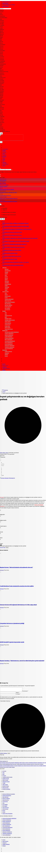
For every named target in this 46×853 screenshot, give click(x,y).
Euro (22, 765)
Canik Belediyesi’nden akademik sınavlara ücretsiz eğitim (17, 586)
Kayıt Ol (6, 761)
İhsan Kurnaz (13, 764)
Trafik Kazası (19, 764)
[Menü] (1, 133)
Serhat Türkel (34, 764)
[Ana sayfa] (3, 145)
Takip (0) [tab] (4, 210)
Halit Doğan (22, 762)
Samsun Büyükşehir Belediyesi (12, 762)
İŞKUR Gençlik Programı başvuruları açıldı (12, 642)
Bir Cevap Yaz (4, 683)
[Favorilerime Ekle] (0, 460)
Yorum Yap (2, 547)
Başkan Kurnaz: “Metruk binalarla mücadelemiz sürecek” (16, 567)
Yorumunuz (25, 691)
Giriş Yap (8, 701)
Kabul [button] (9, 753)
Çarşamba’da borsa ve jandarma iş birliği (12, 623)
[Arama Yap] (0, 168)
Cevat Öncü (36, 765)
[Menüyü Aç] (1, 142)
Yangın (13, 767)
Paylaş (7, 547)
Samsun (2, 497)
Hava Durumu (27, 765)
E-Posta (18, 694)
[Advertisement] (23, 380)
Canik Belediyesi (6, 764)
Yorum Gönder (2, 701)
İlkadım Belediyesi (38, 762)
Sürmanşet (2, 762)
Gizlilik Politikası (3, 753)
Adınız (17, 692)
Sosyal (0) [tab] (4, 208)
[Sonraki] (3, 219)
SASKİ (31, 765)
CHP (44, 762)
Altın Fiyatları (40, 764)
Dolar (1, 765)
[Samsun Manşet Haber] (11, 140)
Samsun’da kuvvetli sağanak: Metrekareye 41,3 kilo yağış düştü (18, 605)
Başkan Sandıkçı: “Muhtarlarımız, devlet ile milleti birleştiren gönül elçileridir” (22, 661)
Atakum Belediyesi (29, 762)
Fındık (10, 767)
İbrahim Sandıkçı (27, 764)
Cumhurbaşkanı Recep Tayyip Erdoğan (12, 765)
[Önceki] (1, 219)
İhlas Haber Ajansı (4, 452)
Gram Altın (6, 767)
